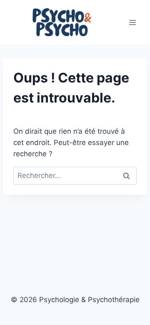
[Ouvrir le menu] (132, 22)
